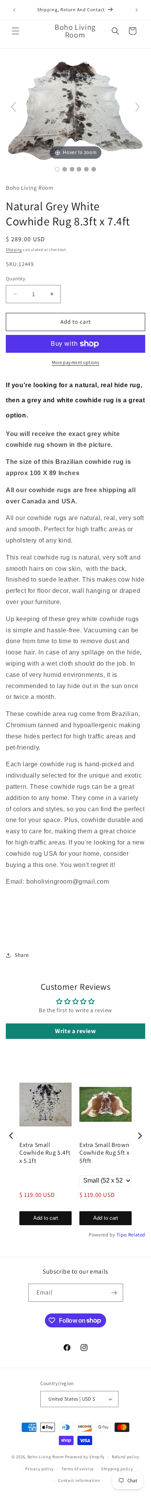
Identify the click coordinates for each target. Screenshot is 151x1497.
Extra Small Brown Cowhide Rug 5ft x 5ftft (104, 1153)
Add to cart (45, 1218)
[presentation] (11, 1135)
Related (136, 1234)
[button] (15, 30)
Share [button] (22, 954)
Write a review (75, 1031)
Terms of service (77, 1468)
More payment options (76, 362)
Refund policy (125, 1456)
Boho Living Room (45, 1456)
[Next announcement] (136, 10)
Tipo (122, 1234)
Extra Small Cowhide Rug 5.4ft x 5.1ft (44, 1153)
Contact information (79, 1480)
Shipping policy (117, 1468)
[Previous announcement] (14, 10)
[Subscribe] (114, 1293)
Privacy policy (39, 1468)
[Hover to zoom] (75, 109)
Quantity (15, 278)
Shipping (14, 249)
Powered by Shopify (85, 1456)
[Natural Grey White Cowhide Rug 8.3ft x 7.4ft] (57, 169)
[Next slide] (137, 107)
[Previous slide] (13, 107)
